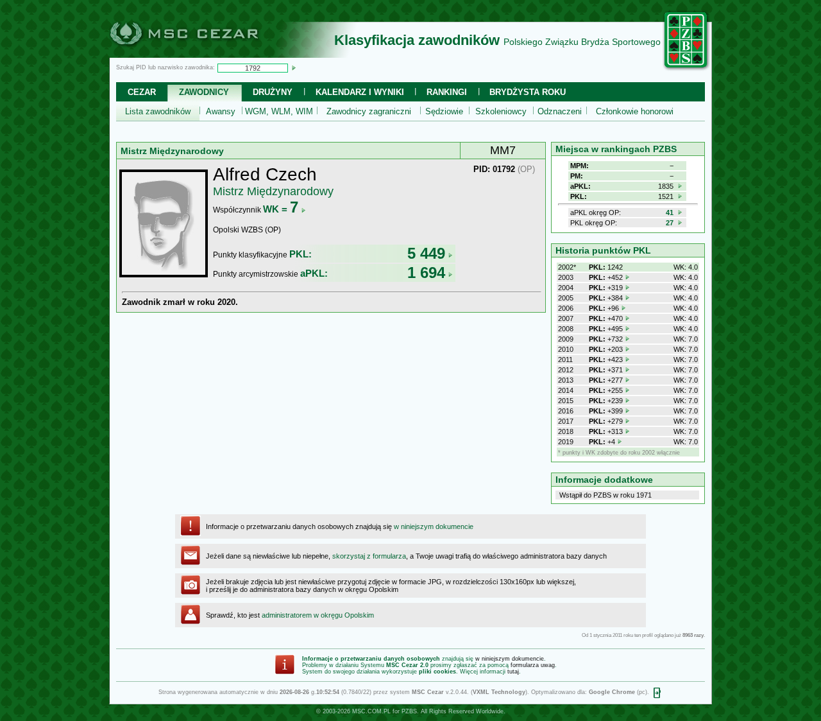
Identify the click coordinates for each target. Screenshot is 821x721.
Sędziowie (444, 111)
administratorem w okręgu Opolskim (318, 615)
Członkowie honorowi (634, 111)
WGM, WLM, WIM (279, 111)
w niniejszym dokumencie (433, 526)
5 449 (426, 253)
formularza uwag (533, 665)
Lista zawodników (157, 111)
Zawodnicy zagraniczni (368, 111)
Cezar (142, 92)
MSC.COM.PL (371, 711)
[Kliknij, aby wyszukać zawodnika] (293, 67)
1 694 (426, 272)
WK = (280, 209)
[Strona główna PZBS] (686, 69)
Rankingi (447, 92)
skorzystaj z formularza (369, 556)
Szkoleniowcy (501, 111)
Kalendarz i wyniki (360, 92)
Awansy (220, 111)
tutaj (513, 671)
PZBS (409, 711)
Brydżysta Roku (527, 92)
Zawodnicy (204, 92)
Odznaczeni (559, 111)
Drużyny (272, 92)
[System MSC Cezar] (205, 54)
